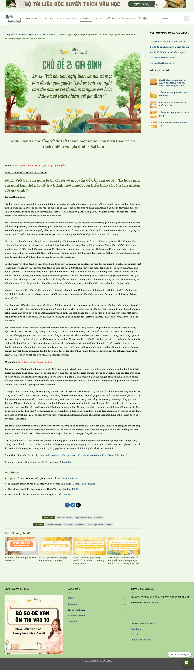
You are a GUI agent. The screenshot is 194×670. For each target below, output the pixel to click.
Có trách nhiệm (54, 524)
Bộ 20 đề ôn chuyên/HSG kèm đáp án (169, 46)
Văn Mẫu (85, 18)
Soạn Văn (45, 18)
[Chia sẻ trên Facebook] (67, 505)
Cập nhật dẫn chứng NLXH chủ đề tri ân (172, 104)
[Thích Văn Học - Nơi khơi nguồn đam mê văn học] (13, 18)
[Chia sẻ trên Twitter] (72, 505)
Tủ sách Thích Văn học (83, 483)
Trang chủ (10, 34)
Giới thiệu (136, 629)
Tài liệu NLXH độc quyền (162, 57)
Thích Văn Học (64, 494)
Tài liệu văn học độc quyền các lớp (168, 41)
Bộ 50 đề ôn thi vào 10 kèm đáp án (168, 52)
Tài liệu (142, 18)
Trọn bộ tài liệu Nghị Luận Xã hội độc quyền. (41, 165)
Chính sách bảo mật (141, 639)
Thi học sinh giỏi (65, 18)
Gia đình (68, 524)
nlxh (109, 524)
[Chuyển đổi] (124, 598)
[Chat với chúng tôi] (186, 662)
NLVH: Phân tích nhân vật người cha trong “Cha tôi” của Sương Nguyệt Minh (172, 83)
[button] (4, 667)
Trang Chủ (32, 18)
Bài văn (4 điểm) (56, 34)
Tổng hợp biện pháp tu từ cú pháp (174, 114)
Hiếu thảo (80, 524)
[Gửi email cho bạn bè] (78, 505)
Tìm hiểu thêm (69, 478)
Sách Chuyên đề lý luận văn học (35, 361)
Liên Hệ (135, 634)
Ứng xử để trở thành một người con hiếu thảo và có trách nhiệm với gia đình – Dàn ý (83, 455)
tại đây (67, 462)
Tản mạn (72, 604)
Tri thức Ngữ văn (104, 18)
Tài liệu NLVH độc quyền (162, 63)
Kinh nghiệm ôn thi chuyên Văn (173, 124)
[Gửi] (186, 18)
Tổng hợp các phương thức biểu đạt (173, 94)
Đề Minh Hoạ (126, 18)
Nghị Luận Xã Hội (37, 34)
